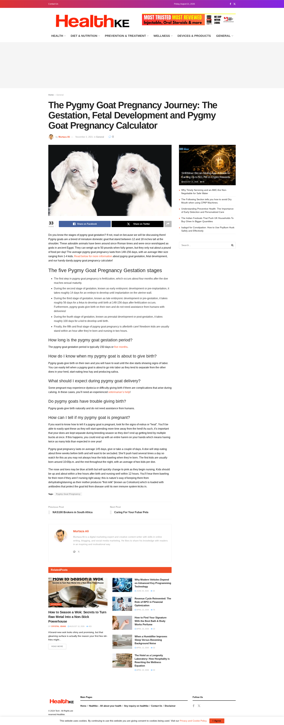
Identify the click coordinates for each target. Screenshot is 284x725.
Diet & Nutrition (84, 35)
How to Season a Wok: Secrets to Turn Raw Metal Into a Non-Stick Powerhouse (77, 616)
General (223, 35)
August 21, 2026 (190, 182)
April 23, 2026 (142, 610)
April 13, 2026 (142, 648)
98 (203, 182)
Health (57, 35)
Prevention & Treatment (125, 35)
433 (90, 626)
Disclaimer (170, 706)
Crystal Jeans (58, 626)
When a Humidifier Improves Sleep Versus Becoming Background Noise (151, 640)
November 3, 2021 (84, 137)
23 (154, 629)
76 (154, 610)
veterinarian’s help (119, 392)
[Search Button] (232, 245)
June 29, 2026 (142, 591)
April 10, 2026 (142, 670)
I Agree (217, 721)
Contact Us (53, 4)
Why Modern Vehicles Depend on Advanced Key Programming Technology (153, 583)
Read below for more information (93, 256)
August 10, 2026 (76, 626)
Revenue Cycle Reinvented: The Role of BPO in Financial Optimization (153, 602)
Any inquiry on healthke (136, 706)
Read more (57, 646)
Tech (57, 711)
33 (153, 591)
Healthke (61, 714)
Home (51, 95)
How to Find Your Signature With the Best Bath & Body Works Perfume (150, 621)
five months (121, 347)
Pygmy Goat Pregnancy (68, 494)
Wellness (162, 35)
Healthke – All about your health (105, 706)
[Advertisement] (142, 65)
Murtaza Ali (64, 137)
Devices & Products (194, 35)
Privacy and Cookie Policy (193, 720)
